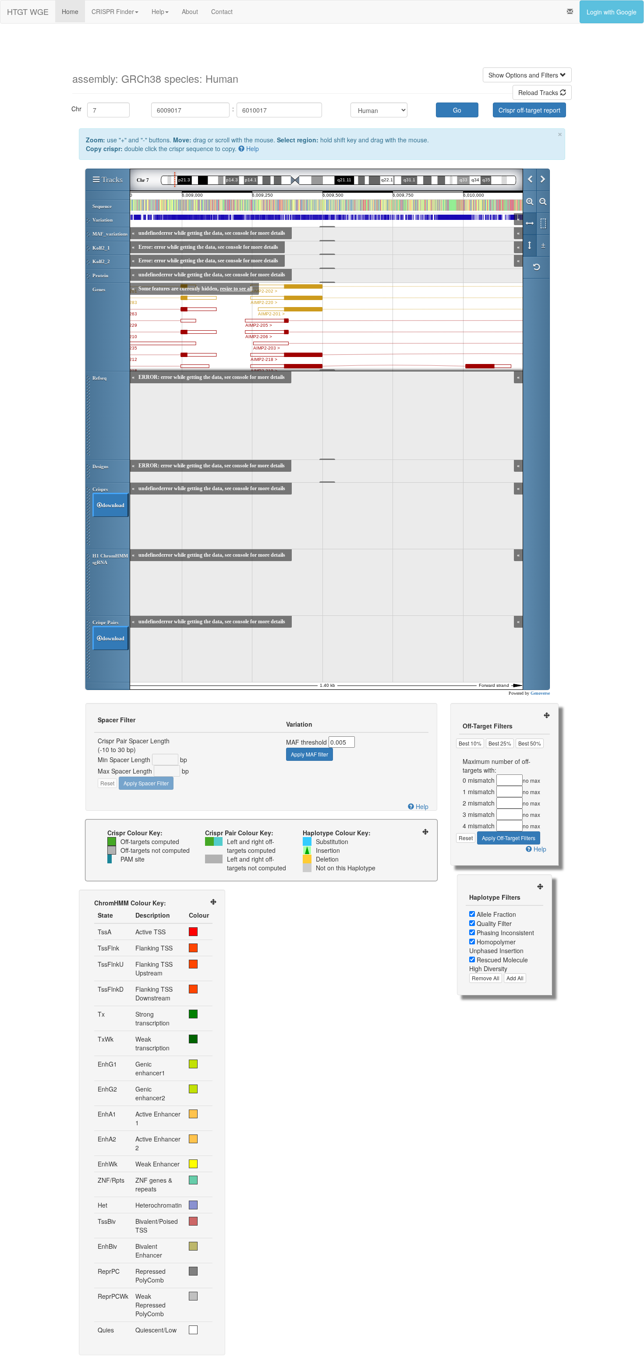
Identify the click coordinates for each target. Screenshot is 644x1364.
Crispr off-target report (529, 110)
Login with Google (612, 11)
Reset (107, 783)
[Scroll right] (542, 180)
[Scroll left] (529, 180)
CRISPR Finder (113, 11)
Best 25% (499, 743)
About (190, 11)
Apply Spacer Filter (146, 783)
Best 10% (470, 743)
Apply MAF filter (309, 754)
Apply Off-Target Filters (508, 837)
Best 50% (529, 743)
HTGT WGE (28, 11)
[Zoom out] (542, 202)
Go (457, 110)
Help (158, 11)
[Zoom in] (529, 202)
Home (70, 11)
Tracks (111, 179)
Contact (222, 11)
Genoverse (540, 693)
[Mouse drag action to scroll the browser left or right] (529, 224)
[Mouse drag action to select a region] (542, 224)
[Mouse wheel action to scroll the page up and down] (529, 246)
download (113, 505)
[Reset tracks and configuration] (536, 268)
